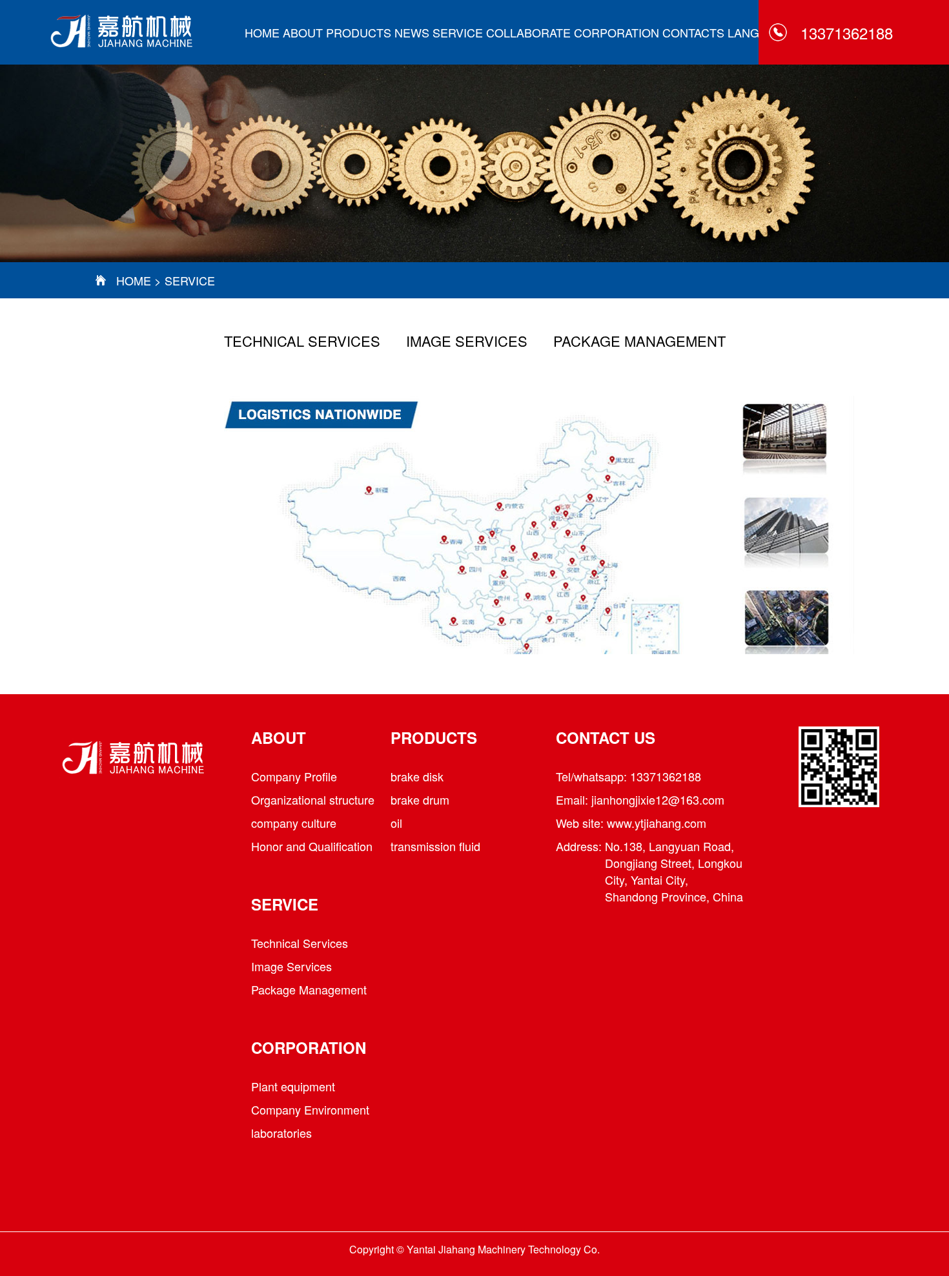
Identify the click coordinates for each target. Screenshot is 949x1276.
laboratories (281, 1132)
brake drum (420, 799)
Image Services (466, 341)
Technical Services (302, 341)
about (303, 32)
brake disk (417, 776)
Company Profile (294, 776)
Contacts (693, 32)
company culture (293, 822)
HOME (262, 32)
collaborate (528, 32)
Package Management (639, 341)
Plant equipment (293, 1086)
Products (358, 32)
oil (396, 822)
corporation (616, 32)
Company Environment (310, 1109)
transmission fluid (435, 846)
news (411, 32)
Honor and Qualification (311, 846)
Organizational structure (312, 799)
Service (458, 32)
